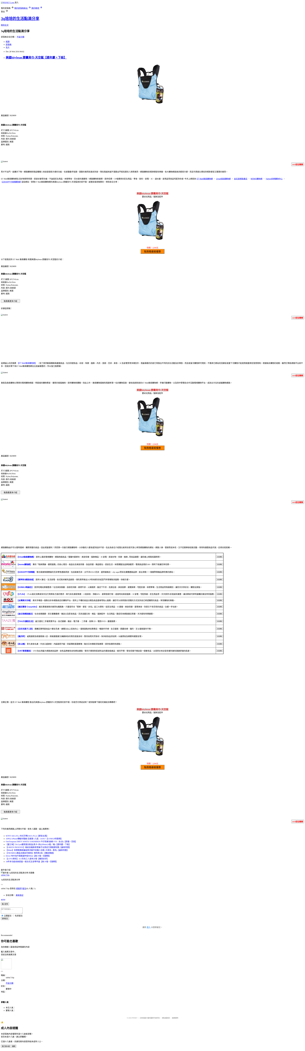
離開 (13, 1046)
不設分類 (20, 37)
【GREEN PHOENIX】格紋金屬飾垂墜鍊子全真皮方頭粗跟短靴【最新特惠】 (38, 847)
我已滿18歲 (6, 1046)
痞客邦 (19, 889)
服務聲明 (175, 1018)
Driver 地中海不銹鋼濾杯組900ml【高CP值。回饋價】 (28, 856)
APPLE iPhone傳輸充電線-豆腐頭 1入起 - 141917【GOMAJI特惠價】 (34, 839)
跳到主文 (5, 25)
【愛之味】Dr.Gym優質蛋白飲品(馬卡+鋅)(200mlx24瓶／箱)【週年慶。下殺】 (38, 844)
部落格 (8, 45)
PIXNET (134, 1018)
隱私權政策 (166, 1018)
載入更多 (5, 904)
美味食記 (19, 895)
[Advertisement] (152, 340)
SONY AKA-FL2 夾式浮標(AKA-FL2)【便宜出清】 (27, 836)
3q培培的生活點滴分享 (20, 18)
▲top (3, 899)
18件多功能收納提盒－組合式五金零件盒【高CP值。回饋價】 (32, 862)
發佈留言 (5, 918)
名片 (8, 47)
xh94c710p (5, 875)
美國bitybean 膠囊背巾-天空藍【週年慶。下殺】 (36, 57)
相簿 (8, 42)
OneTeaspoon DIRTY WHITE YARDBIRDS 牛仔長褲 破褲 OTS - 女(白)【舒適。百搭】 (41, 842)
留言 (24, 889)
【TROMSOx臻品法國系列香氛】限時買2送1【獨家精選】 (30, 853)
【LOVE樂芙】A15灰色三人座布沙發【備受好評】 (27, 859)
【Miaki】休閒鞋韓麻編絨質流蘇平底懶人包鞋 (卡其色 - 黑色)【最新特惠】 (37, 850)
